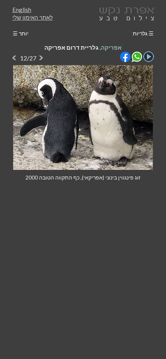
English (21, 9)
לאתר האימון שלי (32, 17)
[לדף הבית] (125, 13)
